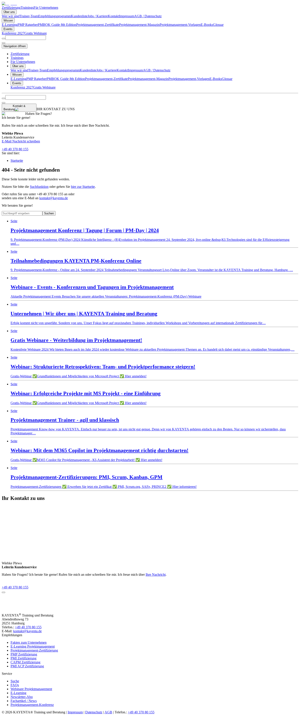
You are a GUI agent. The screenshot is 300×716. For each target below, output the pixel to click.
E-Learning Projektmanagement (33, 646)
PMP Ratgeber (28, 25)
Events (8, 29)
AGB (108, 712)
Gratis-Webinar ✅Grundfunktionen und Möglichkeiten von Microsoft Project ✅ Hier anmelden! (103, 366)
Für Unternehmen (46, 7)
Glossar (218, 25)
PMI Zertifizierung (23, 658)
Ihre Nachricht (156, 574)
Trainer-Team (29, 16)
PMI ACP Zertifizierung (27, 666)
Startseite (17, 160)
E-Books (207, 25)
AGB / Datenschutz (148, 16)
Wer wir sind (11, 16)
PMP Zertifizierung (24, 654)
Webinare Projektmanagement (31, 689)
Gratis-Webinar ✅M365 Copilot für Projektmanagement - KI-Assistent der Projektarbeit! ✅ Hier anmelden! (99, 450)
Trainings (27, 7)
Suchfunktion (39, 186)
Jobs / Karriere (98, 16)
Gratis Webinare (35, 33)
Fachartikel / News (24, 701)
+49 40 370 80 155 (15, 149)
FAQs (15, 685)
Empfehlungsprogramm (54, 16)
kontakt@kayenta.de (53, 198)
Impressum (126, 16)
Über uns (9, 12)
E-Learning (10, 25)
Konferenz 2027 (13, 33)
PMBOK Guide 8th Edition (57, 25)
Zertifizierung (11, 7)
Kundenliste (79, 16)
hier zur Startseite (83, 186)
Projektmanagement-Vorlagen (180, 25)
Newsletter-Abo (22, 697)
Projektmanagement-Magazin (139, 25)
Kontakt (113, 16)
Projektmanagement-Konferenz (32, 705)
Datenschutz (93, 712)
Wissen (8, 20)
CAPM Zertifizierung (25, 662)
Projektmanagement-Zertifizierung (34, 650)
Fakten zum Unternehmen (29, 642)
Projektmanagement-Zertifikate (97, 25)
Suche (15, 681)
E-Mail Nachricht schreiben (21, 141)
